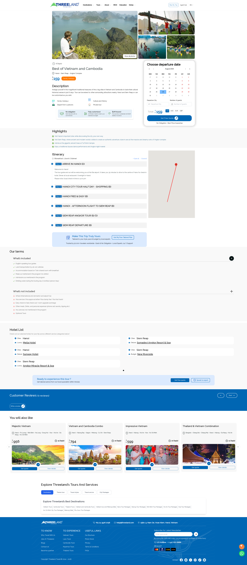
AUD (172, 111)
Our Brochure (89, 535)
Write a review (16, 406)
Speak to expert (202, 380)
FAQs (87, 551)
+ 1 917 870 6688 (174, 542)
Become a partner (47, 551)
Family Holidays (68, 78)
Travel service (89, 492)
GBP (181, 111)
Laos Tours (67, 539)
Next (230, 395)
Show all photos (130, 56)
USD (167, 111)
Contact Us (45, 547)
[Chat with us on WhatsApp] (242, 553)
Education (123, 5)
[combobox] (192, 5)
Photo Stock (89, 539)
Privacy (87, 543)
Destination (47, 492)
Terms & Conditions (92, 547)
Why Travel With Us (48, 535)
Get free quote (180, 380)
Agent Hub (183, 5)
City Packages (104, 492)
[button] (88, 5)
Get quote (24, 469)
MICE (115, 5)
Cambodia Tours (69, 543)
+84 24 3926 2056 (103, 523)
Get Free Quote (216, 14)
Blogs (43, 543)
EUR (176, 111)
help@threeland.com (125, 523)
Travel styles (74, 492)
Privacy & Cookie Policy (198, 538)
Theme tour (61, 492)
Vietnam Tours (68, 535)
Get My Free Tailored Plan (123, 237)
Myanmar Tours (68, 547)
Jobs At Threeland (47, 539)
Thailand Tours (68, 551)
